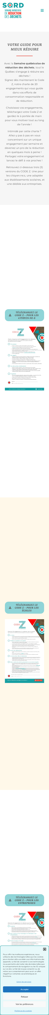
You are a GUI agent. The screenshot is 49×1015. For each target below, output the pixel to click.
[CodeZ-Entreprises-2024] (24, 912)
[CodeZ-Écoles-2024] (24, 620)
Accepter (25, 989)
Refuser (24, 997)
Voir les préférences (24, 1004)
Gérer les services (23, 982)
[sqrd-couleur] (13, 3)
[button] (44, 949)
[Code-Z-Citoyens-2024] (24, 327)
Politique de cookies (23, 1011)
